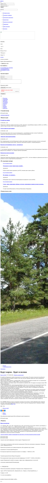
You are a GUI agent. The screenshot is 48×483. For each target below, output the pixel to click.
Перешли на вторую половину (7, 152)
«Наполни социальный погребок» (8, 136)
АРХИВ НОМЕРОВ (4, 115)
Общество (5, 100)
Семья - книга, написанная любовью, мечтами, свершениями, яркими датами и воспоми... (23, 184)
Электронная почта (7, 366)
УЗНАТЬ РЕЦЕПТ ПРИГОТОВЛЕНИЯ (9, 434)
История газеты (6, 13)
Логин (1, 3)
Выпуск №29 (3, 375)
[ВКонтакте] (2, 8)
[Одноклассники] (3, 410)
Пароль (2, 4)
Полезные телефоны (7, 15)
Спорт (4, 104)
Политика (5, 98)
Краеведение (5, 19)
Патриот (5, 106)
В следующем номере (7, 163)
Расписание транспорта (8, 17)
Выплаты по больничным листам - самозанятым (11, 144)
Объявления (5, 24)
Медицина (5, 101)
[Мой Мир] (5, 410)
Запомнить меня (3, 6)
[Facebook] (0, 8)
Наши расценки (6, 26)
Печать (4, 365)
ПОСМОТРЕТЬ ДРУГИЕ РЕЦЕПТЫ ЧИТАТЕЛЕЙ (29, 434)
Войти (1, 1)
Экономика (5, 99)
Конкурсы (5, 108)
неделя (1, 57)
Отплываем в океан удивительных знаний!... (13, 165)
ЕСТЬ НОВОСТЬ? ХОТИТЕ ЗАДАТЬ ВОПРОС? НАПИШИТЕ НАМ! (6, 69)
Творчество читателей (7, 22)
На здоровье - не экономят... (9, 175)
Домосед (5, 107)
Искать (2, 9)
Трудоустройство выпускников (7, 128)
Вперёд (4, 414)
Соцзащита (5, 102)
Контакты (5, 28)
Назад (4, 412)
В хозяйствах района (5, 120)
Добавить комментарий (19, 375)
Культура (5, 103)
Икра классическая (4, 423)
